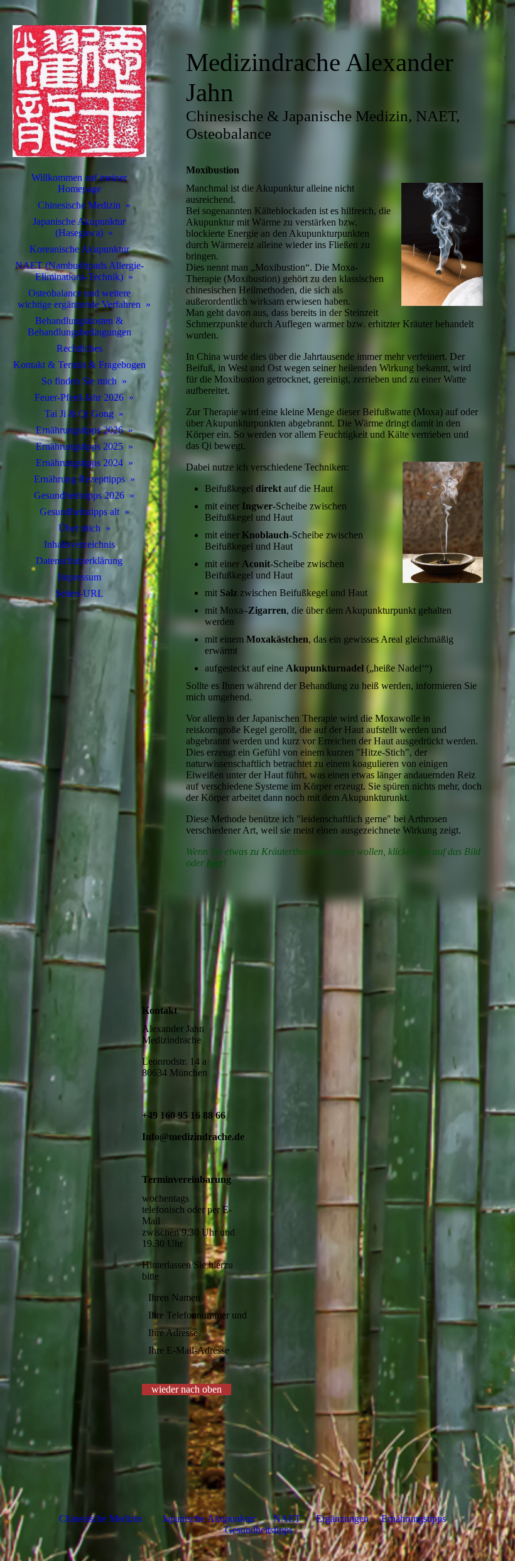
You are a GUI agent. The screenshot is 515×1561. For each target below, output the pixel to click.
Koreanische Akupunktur (79, 249)
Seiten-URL (79, 593)
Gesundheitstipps (259, 1530)
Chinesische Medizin (79, 205)
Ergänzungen (342, 1518)
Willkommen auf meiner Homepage (79, 183)
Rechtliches (79, 348)
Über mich (79, 528)
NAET (287, 1518)
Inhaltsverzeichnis (79, 544)
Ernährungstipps (414, 1518)
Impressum (79, 577)
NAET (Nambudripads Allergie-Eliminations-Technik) (79, 271)
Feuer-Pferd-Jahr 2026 (79, 397)
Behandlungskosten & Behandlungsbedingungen (79, 326)
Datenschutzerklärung (79, 560)
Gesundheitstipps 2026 (79, 495)
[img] (79, 91)
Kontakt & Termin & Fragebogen (79, 364)
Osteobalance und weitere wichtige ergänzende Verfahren (79, 299)
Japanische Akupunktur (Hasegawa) (79, 227)
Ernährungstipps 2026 (79, 430)
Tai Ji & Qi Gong (79, 413)
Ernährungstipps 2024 (79, 462)
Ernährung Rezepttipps (79, 479)
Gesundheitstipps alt (79, 511)
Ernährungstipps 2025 (79, 446)
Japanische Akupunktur (209, 1518)
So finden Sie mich (79, 381)
